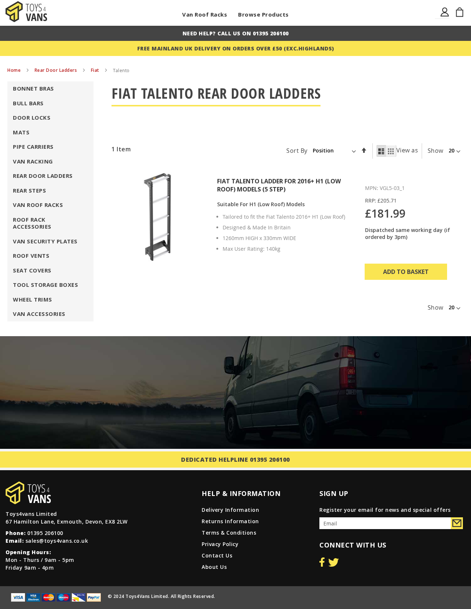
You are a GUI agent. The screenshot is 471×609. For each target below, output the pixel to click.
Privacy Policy (220, 544)
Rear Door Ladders (56, 70)
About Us (214, 566)
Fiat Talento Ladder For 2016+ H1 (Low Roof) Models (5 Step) (279, 185)
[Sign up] (457, 523)
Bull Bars (28, 103)
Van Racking (33, 161)
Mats (21, 132)
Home (14, 70)
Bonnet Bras (33, 88)
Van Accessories (39, 313)
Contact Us (217, 555)
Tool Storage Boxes (45, 284)
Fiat (96, 70)
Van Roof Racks (204, 14)
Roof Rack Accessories (32, 223)
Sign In (445, 16)
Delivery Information (230, 509)
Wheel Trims (32, 299)
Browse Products (263, 14)
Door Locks (31, 117)
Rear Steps (29, 190)
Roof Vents (31, 255)
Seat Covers (32, 270)
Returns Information (230, 521)
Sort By (297, 150)
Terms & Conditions (229, 532)
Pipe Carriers (33, 146)
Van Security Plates (45, 241)
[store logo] (26, 11)
